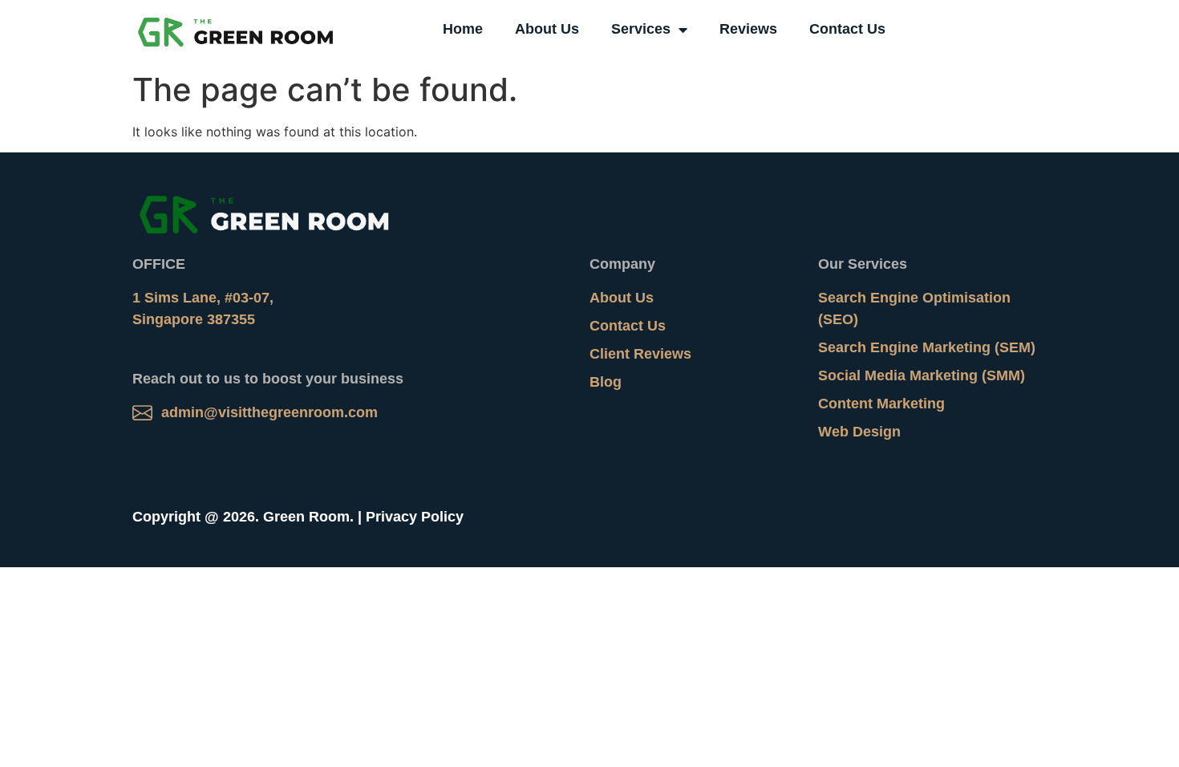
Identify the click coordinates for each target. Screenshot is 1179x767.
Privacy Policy (415, 517)
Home (463, 29)
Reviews (748, 29)
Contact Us (847, 29)
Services (641, 29)
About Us (547, 29)
